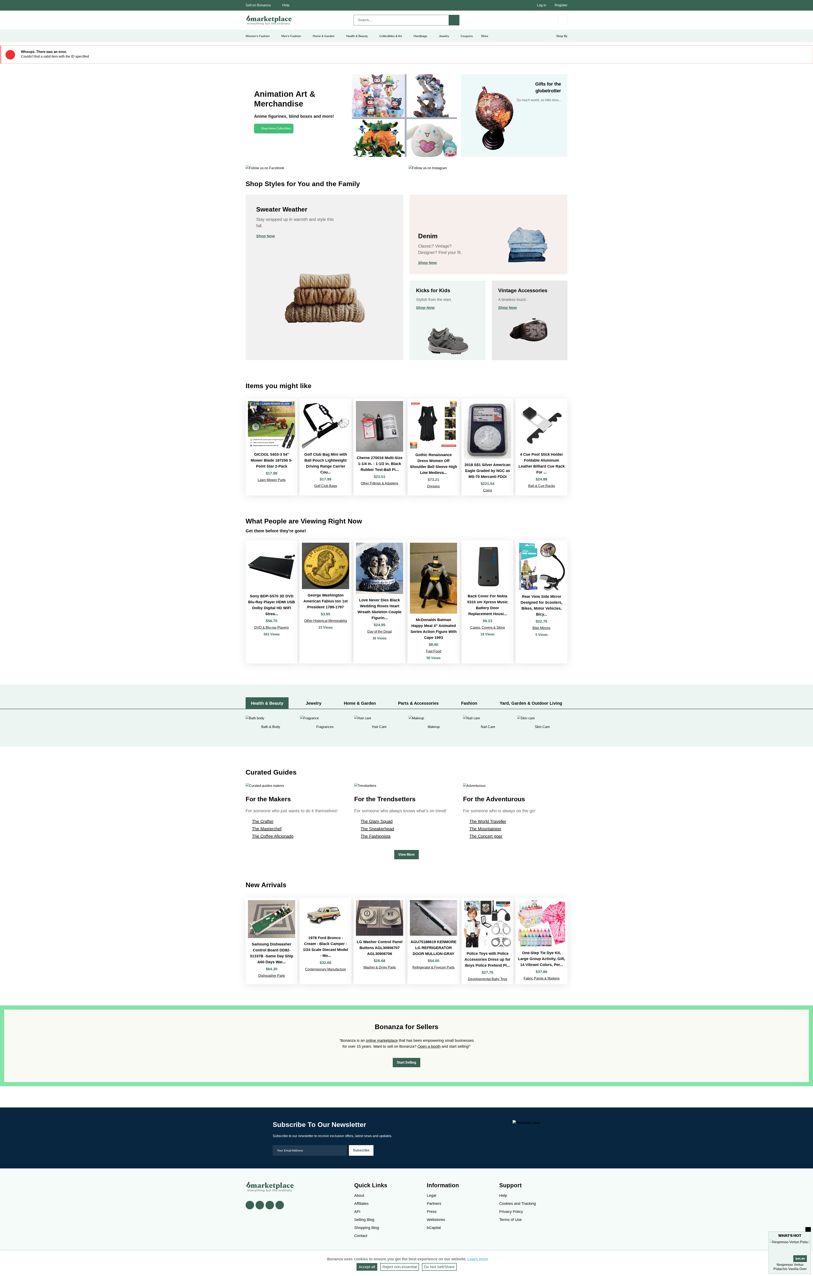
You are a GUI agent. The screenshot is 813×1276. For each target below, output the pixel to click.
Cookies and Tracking (517, 1203)
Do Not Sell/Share (439, 1267)
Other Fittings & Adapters (379, 483)
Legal (431, 1195)
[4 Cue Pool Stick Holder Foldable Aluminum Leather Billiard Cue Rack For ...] (541, 447)
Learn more (477, 1259)
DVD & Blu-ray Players (271, 627)
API (357, 1212)
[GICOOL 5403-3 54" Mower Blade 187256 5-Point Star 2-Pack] (271, 447)
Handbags (420, 36)
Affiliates (361, 1203)
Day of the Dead (379, 631)
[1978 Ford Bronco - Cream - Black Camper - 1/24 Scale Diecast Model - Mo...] (325, 941)
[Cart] (562, 19)
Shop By (561, 36)
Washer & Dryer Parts (379, 967)
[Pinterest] (269, 1205)
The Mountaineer (485, 828)
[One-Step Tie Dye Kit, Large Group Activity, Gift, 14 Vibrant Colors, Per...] (541, 941)
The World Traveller (487, 821)
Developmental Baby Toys (487, 979)
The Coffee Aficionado (272, 836)
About (359, 1195)
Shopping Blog (366, 1228)
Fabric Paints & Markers (542, 978)
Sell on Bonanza (258, 5)
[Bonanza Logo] (269, 20)
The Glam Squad (377, 821)
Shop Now (265, 236)
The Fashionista (375, 836)
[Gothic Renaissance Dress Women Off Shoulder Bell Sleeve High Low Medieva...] (433, 447)
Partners (434, 1203)
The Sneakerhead (377, 828)
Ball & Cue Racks (541, 486)
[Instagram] (279, 1205)
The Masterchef (267, 828)
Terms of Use (510, 1220)
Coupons (467, 36)
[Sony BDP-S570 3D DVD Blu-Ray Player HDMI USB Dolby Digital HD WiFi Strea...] (271, 602)
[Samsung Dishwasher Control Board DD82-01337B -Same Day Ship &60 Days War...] (271, 941)
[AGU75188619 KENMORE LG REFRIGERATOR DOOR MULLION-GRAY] (433, 941)
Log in (541, 5)
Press (432, 1212)
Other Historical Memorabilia (325, 621)
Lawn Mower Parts (272, 480)
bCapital (434, 1228)
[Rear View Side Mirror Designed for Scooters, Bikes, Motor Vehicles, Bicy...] (541, 602)
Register (561, 5)
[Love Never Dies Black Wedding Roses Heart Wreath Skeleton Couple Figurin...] (379, 602)
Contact (360, 1236)
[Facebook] (250, 1205)
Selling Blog (364, 1220)
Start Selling (406, 1062)
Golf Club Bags (325, 486)
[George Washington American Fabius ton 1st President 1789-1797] (325, 602)
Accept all (367, 1267)
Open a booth (429, 1046)
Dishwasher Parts (271, 975)
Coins (487, 490)
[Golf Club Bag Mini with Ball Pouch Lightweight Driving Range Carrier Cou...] (325, 447)
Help (285, 5)
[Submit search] (454, 20)
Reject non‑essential (399, 1267)
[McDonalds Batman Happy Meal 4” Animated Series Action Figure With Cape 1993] (433, 602)
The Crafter (263, 821)
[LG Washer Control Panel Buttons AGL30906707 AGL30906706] (379, 941)
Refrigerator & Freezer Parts (433, 967)
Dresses (433, 486)
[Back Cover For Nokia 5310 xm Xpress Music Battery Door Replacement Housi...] (487, 602)
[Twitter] (260, 1205)
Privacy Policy (511, 1212)
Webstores (436, 1220)
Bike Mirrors (541, 628)
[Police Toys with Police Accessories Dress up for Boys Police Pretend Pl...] (487, 941)
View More (406, 854)
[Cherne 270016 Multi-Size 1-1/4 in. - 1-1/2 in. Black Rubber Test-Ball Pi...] (379, 447)
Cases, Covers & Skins (487, 627)
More (484, 36)
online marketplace (382, 1040)
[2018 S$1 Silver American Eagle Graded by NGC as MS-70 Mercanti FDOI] (487, 447)
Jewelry (444, 36)
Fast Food (433, 651)
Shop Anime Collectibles (276, 128)
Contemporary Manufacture (325, 969)
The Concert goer (485, 836)
